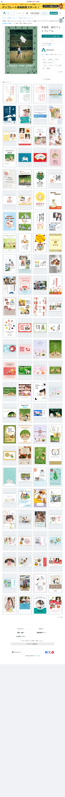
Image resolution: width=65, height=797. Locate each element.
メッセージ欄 (57, 65)
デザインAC (36, 655)
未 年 (44, 59)
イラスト (45, 65)
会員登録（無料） (7, 23)
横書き (48, 68)
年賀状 (49, 45)
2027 (56, 59)
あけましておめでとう (48, 62)
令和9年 (50, 59)
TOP (43, 54)
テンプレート (19, 13)
